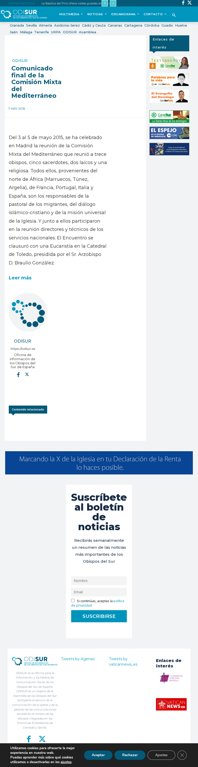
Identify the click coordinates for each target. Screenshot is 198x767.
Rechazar (130, 755)
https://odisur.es (22, 349)
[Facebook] (183, 3)
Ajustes (161, 755)
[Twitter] (189, 3)
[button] (174, 15)
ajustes (66, 762)
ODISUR (20, 60)
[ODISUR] (28, 312)
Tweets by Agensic (78, 659)
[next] (113, 3)
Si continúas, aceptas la (97, 603)
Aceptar (98, 755)
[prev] (105, 3)
